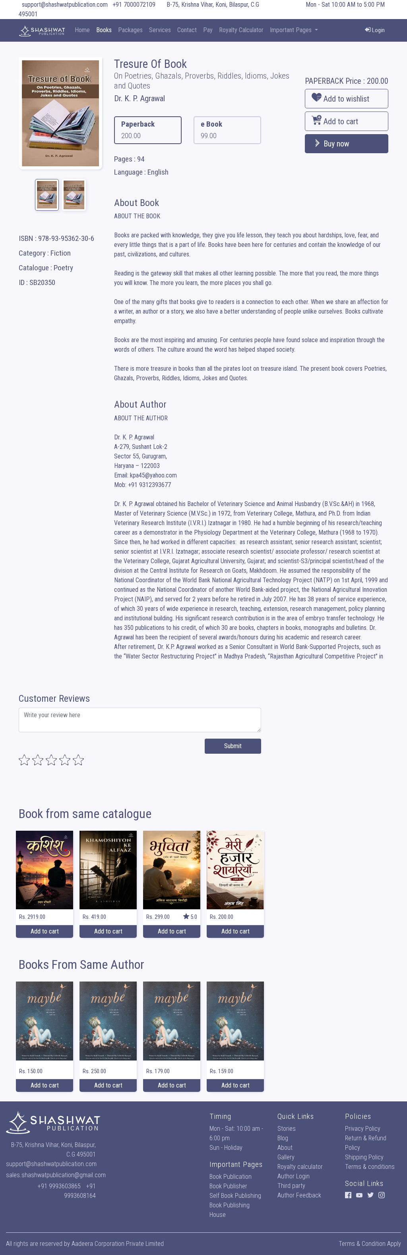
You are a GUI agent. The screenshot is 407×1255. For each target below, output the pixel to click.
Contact (187, 30)
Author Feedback (299, 1195)
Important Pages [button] (291, 30)
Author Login (293, 1176)
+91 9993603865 (59, 1186)
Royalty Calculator (241, 30)
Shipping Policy (364, 1157)
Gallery (286, 1157)
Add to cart (340, 121)
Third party (291, 1186)
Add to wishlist (345, 99)
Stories (286, 1128)
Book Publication (230, 1176)
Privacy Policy (362, 1128)
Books (104, 30)
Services (160, 30)
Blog (282, 1138)
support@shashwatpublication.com (65, 4)
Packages (130, 30)
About (285, 1147)
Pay (208, 30)
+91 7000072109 (133, 4)
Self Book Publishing (235, 1195)
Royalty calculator (300, 1166)
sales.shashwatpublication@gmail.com (56, 1175)
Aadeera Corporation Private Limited (118, 1243)
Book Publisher (228, 1186)
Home (82, 30)
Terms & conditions (370, 1166)
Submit (233, 746)
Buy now (335, 143)
